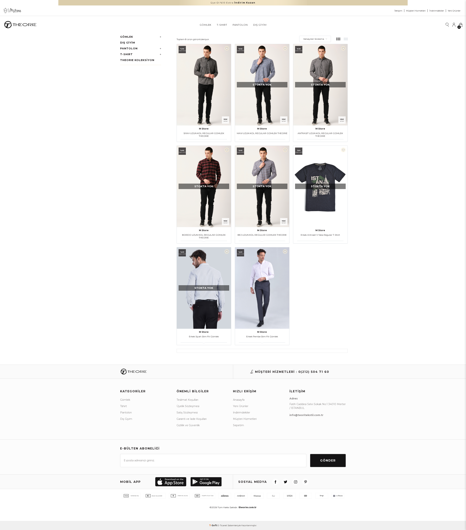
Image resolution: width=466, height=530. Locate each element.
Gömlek (205, 24)
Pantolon (240, 24)
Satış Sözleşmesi (187, 412)
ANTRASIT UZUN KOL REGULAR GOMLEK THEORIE (320, 134)
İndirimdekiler (436, 10)
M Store (204, 128)
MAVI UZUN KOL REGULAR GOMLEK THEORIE (262, 133)
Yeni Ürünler (454, 10)
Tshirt (123, 406)
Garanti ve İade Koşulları (192, 419)
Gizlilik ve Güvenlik (188, 425)
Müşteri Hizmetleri (416, 10)
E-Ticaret (222, 525)
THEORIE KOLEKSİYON (137, 60)
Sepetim (238, 425)
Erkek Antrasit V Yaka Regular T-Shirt (320, 234)
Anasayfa (238, 399)
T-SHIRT (222, 24)
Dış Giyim (259, 24)
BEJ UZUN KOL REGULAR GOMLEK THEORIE (262, 234)
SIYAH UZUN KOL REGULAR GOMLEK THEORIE (203, 134)
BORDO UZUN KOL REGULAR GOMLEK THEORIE (204, 236)
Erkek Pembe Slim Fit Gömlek (262, 336)
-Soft (213, 525)
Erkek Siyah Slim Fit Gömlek (204, 336)
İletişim (398, 10)
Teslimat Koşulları (187, 399)
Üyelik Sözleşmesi (188, 406)
